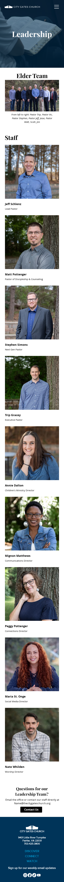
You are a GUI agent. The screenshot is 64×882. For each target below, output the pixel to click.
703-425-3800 (32, 843)
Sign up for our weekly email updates (32, 868)
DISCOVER (32, 851)
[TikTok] (34, 875)
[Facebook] (30, 875)
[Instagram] (25, 875)
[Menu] (57, 6)
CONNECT (32, 856)
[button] (32, 172)
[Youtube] (39, 875)
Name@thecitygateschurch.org (32, 803)
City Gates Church (32, 831)
